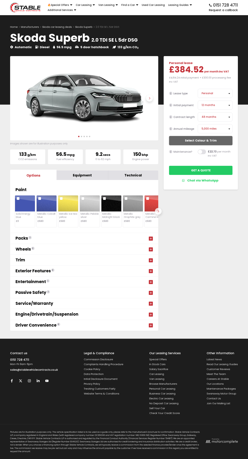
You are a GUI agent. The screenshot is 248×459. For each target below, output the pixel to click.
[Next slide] (149, 98)
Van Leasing (156, 379)
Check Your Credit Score (164, 413)
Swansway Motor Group (221, 393)
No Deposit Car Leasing (163, 403)
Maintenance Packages (221, 388)
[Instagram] (29, 381)
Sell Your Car (157, 408)
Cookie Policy (92, 369)
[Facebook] (11, 381)
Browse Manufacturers (163, 384)
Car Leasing (156, 374)
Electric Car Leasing (161, 398)
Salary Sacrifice (158, 369)
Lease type (180, 93)
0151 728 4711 (19, 360)
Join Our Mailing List (218, 403)
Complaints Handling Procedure (103, 364)
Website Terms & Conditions (101, 393)
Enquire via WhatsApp (201, 180)
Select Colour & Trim (201, 141)
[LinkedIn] (38, 381)
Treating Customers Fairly (99, 388)
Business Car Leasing (162, 393)
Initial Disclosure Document (101, 379)
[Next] (158, 211)
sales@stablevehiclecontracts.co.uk (34, 370)
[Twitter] (20, 381)
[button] (78, 136)
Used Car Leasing (153, 5)
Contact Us (214, 398)
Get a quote (201, 170)
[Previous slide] (19, 98)
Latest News (214, 359)
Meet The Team (216, 374)
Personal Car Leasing (162, 388)
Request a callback (223, 10)
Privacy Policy (92, 384)
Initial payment (183, 105)
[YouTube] (47, 381)
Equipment (82, 175)
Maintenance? (182, 152)
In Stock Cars (157, 364)
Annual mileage (183, 129)
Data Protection (94, 374)
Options (33, 175)
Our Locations (215, 384)
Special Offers (158, 359)
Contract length (184, 117)
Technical (133, 175)
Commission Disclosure (98, 359)
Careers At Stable (218, 379)
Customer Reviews (218, 369)
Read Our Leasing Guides (222, 364)
